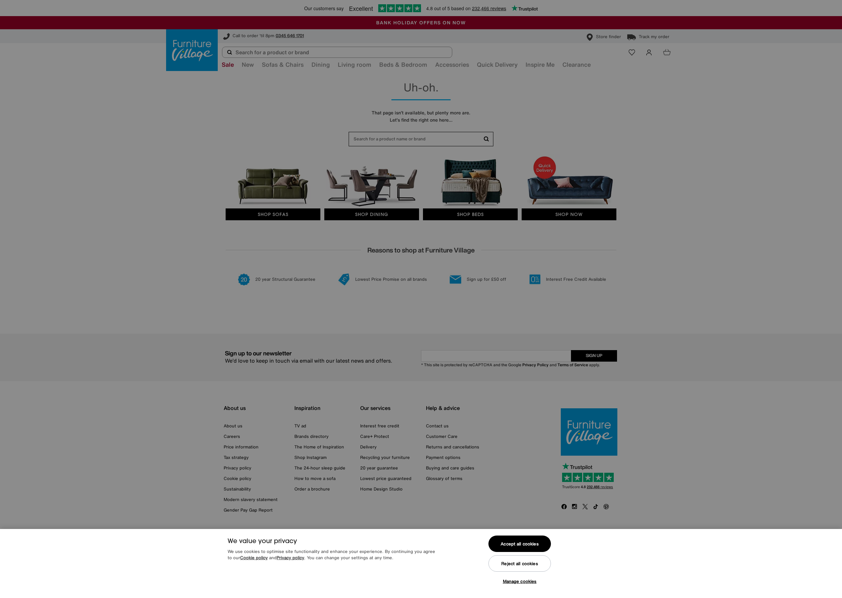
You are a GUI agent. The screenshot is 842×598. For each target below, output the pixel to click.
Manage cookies (520, 581)
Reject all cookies (519, 564)
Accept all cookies (519, 544)
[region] (421, 563)
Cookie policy (254, 558)
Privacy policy (290, 558)
